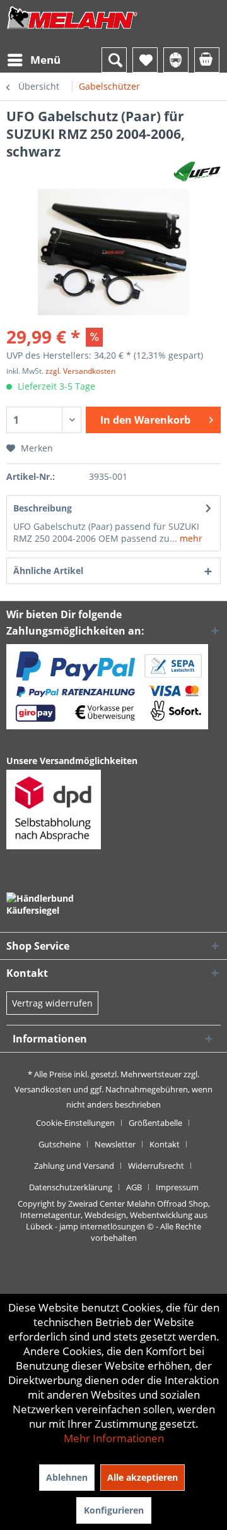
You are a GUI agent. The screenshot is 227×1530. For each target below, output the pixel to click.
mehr (189, 538)
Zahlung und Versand (74, 1165)
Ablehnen (67, 1477)
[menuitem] (33, 60)
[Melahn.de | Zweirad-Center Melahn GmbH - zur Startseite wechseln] (72, 30)
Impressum (177, 1187)
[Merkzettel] (145, 60)
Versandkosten (43, 1089)
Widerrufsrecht (156, 1165)
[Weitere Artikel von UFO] (197, 171)
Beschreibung (42, 508)
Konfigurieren (114, 1510)
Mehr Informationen (114, 1438)
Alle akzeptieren (142, 1477)
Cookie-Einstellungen (75, 1122)
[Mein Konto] (176, 60)
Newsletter (115, 1144)
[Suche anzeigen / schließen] (114, 60)
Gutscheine (59, 1144)
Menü (45, 59)
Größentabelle (155, 1122)
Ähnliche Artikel (48, 571)
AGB (134, 1187)
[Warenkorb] (206, 60)
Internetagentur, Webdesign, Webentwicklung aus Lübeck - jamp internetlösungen (113, 1220)
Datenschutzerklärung (70, 1187)
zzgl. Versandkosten (80, 371)
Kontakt (164, 1144)
